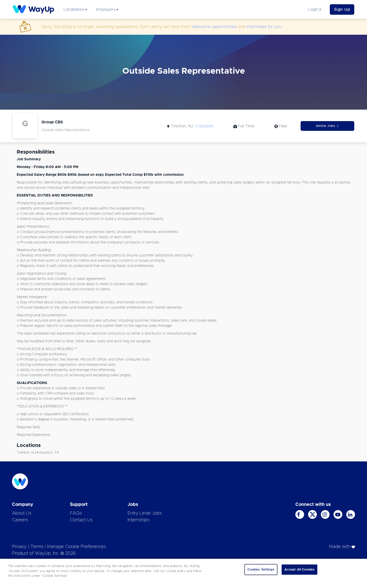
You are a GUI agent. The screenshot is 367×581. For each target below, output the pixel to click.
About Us (21, 513)
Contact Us (81, 520)
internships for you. (264, 27)
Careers (20, 520)
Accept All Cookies (299, 569)
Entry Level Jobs (145, 513)
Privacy (19, 547)
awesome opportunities (214, 27)
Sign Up (342, 9)
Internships (139, 520)
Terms (36, 547)
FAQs (76, 513)
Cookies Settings (260, 569)
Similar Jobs (325, 125)
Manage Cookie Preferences (76, 547)
